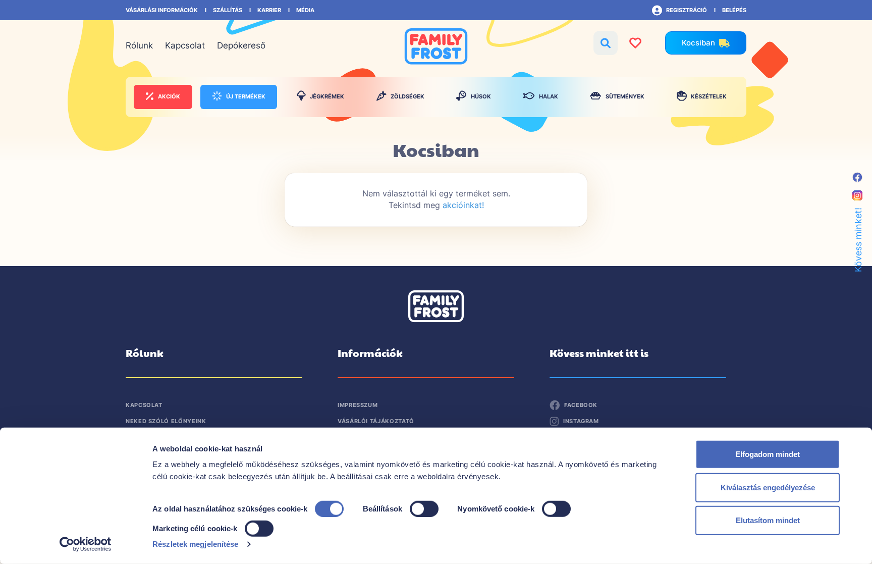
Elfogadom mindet (767, 454)
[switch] (424, 508)
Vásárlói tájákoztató (376, 421)
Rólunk (139, 45)
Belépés (734, 10)
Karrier (269, 10)
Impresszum (357, 404)
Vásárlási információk (162, 10)
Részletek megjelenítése (195, 544)
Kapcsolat (185, 45)
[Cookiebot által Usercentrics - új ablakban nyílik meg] (85, 544)
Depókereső (241, 45)
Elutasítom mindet (768, 520)
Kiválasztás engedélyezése (768, 487)
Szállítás (227, 10)
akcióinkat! (463, 205)
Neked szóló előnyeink (166, 421)
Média (305, 10)
